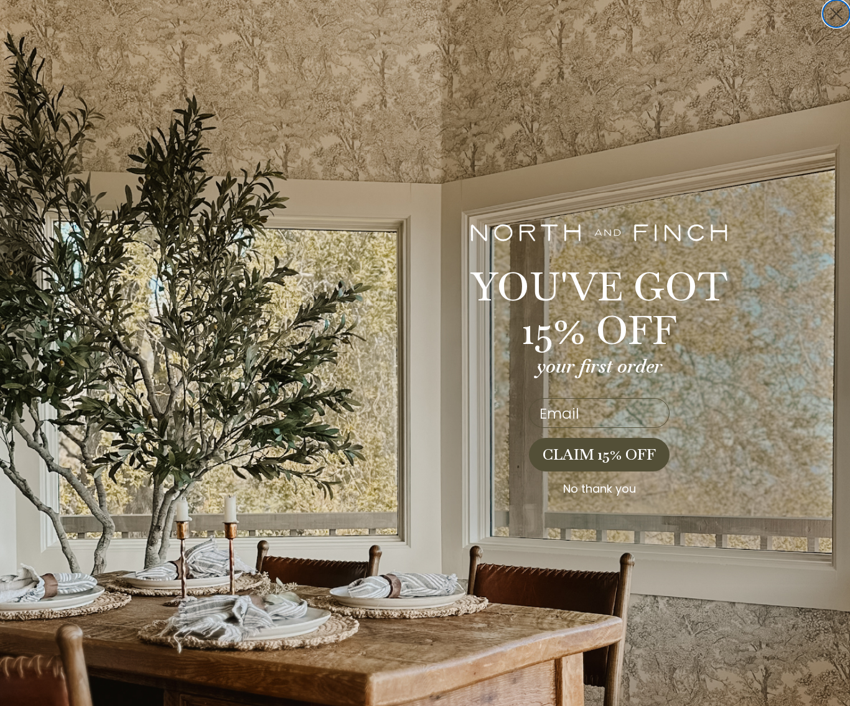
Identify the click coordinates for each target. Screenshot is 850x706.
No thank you (599, 488)
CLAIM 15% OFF (599, 454)
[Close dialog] (836, 13)
